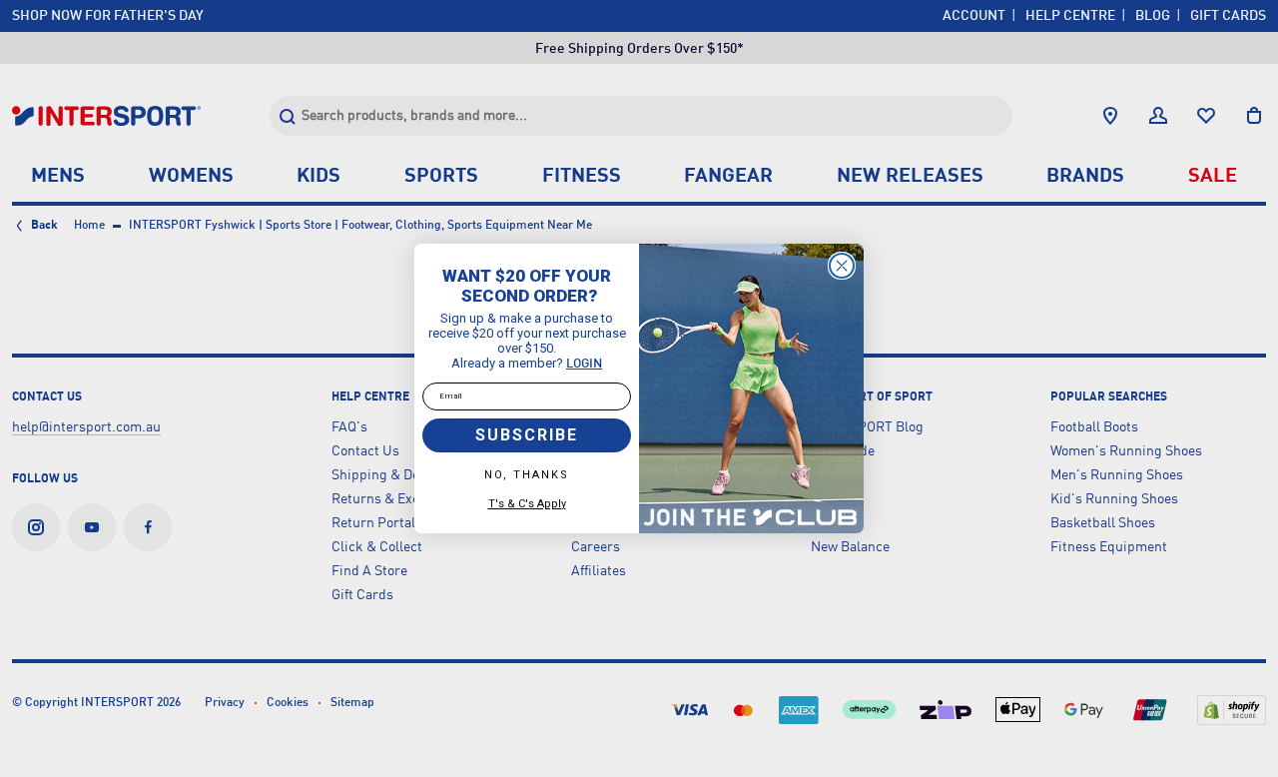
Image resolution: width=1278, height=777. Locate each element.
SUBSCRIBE (526, 434)
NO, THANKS (526, 474)
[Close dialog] (842, 266)
